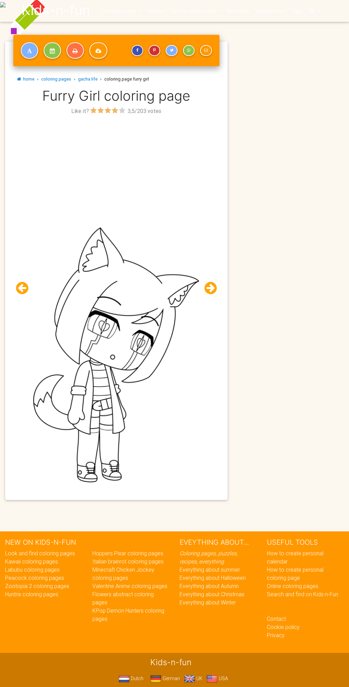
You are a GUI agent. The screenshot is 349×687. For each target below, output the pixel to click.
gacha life (87, 79)
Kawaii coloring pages (31, 561)
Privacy (276, 635)
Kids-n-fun (55, 10)
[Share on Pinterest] (154, 50)
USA (222, 678)
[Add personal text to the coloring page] (29, 50)
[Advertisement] (116, 164)
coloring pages (56, 79)
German (170, 678)
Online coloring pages (292, 586)
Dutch (136, 678)
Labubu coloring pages (32, 569)
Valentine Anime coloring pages (129, 586)
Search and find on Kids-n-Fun (302, 594)
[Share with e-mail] (206, 50)
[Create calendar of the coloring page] (52, 50)
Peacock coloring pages (34, 577)
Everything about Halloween (213, 577)
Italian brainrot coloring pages (128, 561)
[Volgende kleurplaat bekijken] (208, 288)
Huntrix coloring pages (31, 594)
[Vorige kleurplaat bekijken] (25, 288)
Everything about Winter (208, 602)
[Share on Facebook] (137, 50)
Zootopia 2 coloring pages (37, 586)
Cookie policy (283, 627)
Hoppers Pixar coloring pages (127, 553)
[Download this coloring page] (98, 50)
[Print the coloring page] (75, 50)
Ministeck (238, 11)
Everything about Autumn (209, 586)
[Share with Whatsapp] (189, 50)
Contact (276, 618)
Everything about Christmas (212, 594)
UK (198, 678)
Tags (297, 11)
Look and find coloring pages (40, 553)
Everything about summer (210, 569)
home (27, 79)
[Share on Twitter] (171, 50)
